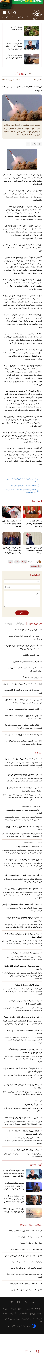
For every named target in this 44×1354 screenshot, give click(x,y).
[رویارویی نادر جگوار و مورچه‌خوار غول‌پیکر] (31, 31)
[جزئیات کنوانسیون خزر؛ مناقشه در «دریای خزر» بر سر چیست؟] (34, 1213)
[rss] (32, 1301)
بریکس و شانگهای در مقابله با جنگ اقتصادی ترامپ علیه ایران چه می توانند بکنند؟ (23, 701)
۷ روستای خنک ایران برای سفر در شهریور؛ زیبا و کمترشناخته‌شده (21, 491)
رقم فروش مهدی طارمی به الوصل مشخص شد (22, 875)
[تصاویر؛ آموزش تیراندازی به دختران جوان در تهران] (31, 59)
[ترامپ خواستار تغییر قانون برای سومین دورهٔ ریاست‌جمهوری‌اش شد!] (11, 538)
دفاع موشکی (35, 566)
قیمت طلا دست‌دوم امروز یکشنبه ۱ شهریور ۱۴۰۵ (21, 734)
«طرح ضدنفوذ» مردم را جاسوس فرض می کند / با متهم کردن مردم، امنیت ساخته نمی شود (13, 1199)
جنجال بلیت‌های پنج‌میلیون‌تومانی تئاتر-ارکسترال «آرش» (22, 968)
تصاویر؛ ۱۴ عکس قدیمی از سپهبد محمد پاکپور (21, 683)
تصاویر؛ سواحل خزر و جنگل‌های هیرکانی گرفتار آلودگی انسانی (23, 935)
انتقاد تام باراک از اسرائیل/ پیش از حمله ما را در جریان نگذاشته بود (22, 1070)
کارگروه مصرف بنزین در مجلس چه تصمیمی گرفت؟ (24, 812)
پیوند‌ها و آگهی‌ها (9, 1308)
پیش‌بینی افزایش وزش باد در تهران (26, 661)
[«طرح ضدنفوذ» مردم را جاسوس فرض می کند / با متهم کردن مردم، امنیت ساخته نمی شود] (34, 1200)
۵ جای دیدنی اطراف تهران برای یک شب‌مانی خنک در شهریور (21, 480)
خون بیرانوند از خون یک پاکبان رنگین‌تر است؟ (21, 1017)
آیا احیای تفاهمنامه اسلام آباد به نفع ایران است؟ (24, 1032)
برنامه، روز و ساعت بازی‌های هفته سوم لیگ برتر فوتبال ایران (22, 1086)
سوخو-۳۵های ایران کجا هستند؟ (27, 985)
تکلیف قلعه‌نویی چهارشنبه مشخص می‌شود (23, 709)
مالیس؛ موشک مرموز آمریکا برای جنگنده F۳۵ (22, 1117)
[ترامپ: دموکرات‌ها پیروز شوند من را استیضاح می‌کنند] (32, 538)
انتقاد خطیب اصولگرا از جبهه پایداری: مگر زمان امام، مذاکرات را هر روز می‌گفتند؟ (23, 727)
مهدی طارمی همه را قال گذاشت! (27, 629)
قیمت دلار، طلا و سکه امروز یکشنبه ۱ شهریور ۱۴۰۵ (24, 828)
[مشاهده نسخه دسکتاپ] (9, 12)
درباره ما (38, 1308)
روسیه (24, 561)
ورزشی (20, 17)
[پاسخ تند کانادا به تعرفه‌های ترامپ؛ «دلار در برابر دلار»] (32, 512)
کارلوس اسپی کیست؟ (31, 677)
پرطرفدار (20, 623)
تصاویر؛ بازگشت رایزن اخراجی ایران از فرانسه (26, 1268)
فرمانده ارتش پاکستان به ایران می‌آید (25, 1150)
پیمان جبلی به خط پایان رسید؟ (27, 846)
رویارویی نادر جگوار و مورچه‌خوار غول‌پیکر (15, 28)
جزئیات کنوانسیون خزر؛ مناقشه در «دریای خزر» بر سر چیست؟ (13, 1210)
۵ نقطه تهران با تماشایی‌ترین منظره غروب (23, 485)
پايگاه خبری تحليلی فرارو (17, 1319)
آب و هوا (13, 1313)
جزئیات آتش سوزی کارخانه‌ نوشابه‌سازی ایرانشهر (21, 904)
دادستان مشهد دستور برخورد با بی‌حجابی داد (22, 888)
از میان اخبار (37, 501)
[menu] (4, 12)
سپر (11, 561)
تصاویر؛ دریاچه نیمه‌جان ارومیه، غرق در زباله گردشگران (24, 919)
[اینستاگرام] (18, 1301)
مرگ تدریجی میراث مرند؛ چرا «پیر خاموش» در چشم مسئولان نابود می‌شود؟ (23, 647)
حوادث (14, 17)
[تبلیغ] (22, 4)
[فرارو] (36, 15)
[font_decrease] (28, 144)
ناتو (17, 561)
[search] (14, 12)
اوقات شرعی (23, 1313)
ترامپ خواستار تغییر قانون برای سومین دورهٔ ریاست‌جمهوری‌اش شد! (12, 550)
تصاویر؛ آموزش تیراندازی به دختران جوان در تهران (14, 56)
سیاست (27, 17)
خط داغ (38, 753)
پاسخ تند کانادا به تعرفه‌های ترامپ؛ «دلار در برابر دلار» (33, 524)
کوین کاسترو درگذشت (31, 655)
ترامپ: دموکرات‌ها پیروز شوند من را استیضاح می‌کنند (34, 550)
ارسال (22, 612)
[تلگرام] (11, 1301)
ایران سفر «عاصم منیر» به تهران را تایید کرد (22, 859)
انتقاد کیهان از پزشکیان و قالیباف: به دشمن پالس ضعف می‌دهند (24, 1132)
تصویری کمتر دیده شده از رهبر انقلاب (25, 953)
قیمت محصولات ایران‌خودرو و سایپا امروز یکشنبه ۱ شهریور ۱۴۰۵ (25, 1002)
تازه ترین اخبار (35, 623)
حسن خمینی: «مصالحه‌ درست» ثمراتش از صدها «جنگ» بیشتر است (24, 743)
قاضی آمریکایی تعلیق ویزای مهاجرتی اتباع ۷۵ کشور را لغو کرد (11, 524)
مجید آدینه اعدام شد (31, 1104)
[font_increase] (39, 144)
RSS (5, 1313)
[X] (25, 1301)
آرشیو (20, 1308)
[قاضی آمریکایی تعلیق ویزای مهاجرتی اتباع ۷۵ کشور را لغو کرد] (11, 512)
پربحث (9, 623)
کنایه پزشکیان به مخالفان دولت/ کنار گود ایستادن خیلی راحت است (25, 1051)
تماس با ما (29, 1308)
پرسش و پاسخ (35, 1313)
